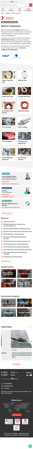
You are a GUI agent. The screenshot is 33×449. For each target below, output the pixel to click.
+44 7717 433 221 (5, 181)
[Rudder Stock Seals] (9, 92)
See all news (16, 364)
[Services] (8, 273)
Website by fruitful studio (23, 435)
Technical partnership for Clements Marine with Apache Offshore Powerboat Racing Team (15, 355)
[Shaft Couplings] (24, 123)
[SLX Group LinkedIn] (27, 375)
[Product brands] (6, 56)
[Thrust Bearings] (9, 123)
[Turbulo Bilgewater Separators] (9, 154)
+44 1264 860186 (8, 383)
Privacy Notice (15, 433)
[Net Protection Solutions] (24, 154)
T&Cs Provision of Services (24, 433)
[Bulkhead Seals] (24, 77)
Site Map (15, 435)
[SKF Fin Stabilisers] (9, 138)
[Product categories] (8, 303)
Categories (8, 13)
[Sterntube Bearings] (24, 107)
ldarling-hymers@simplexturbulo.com (10, 183)
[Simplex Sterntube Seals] (9, 77)
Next (31, 327)
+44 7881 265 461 (5, 194)
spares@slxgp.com (8, 386)
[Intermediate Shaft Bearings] (9, 107)
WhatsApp (6, 388)
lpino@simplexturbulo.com (8, 196)
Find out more (16, 415)
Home (2, 13)
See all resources (6, 261)
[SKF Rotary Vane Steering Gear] (24, 138)
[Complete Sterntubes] (24, 92)
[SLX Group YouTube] (30, 375)
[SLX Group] (16, 1)
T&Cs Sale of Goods (8, 435)
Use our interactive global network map (11, 207)
